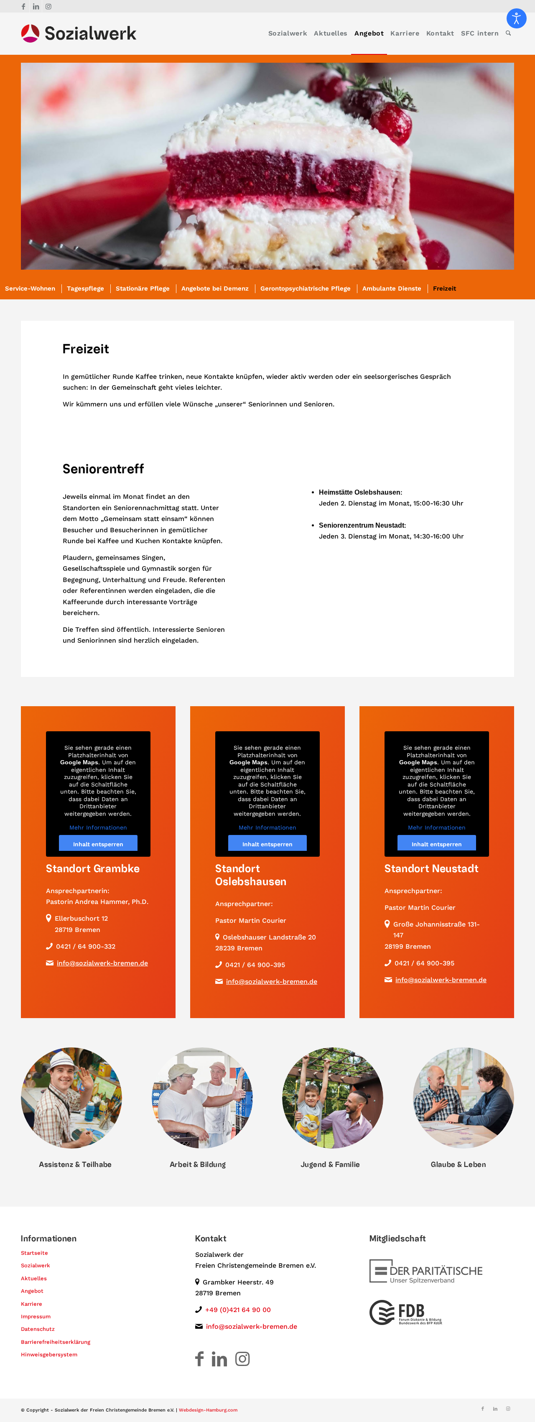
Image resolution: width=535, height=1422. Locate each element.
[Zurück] (39, 166)
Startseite (34, 1253)
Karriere (31, 1304)
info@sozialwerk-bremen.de (102, 963)
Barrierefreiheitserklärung (55, 1342)
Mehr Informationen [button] (98, 827)
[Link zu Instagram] (48, 6)
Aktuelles (34, 1278)
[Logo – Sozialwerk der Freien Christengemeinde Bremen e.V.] (79, 33)
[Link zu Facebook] (23, 6)
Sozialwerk (35, 1265)
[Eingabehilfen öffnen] (517, 18)
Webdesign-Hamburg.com (208, 1410)
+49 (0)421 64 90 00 (238, 1310)
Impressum (36, 1316)
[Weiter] (495, 166)
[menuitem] (288, 33)
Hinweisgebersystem (49, 1354)
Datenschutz (38, 1329)
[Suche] (508, 33)
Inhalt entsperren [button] (98, 844)
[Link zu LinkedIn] (36, 6)
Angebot (32, 1291)
